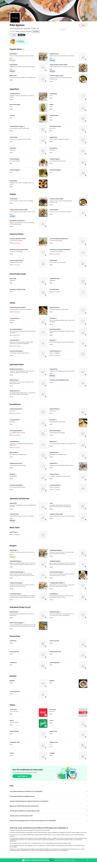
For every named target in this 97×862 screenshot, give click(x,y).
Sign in (52, 860)
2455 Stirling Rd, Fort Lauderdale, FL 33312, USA (24, 28)
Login (83, 25)
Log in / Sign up (22, 776)
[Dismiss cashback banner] (87, 860)
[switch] (17, 35)
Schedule (36, 31)
